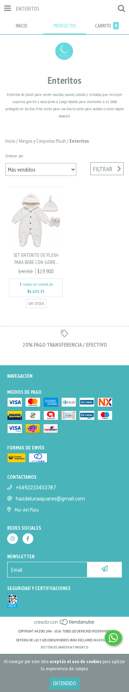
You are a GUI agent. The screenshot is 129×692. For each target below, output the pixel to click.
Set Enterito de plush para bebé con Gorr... (35, 258)
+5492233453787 (36, 487)
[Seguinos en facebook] (28, 538)
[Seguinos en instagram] (12, 538)
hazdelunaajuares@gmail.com (50, 499)
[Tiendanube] (64, 624)
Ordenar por (14, 155)
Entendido (64, 683)
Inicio (10, 141)
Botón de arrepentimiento (65, 647)
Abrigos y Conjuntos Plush (42, 141)
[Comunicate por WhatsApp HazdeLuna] (113, 638)
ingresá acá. (103, 640)
